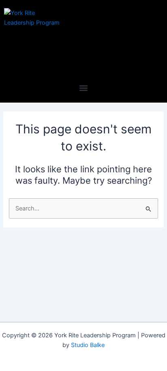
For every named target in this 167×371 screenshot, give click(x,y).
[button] (83, 87)
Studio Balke (88, 345)
